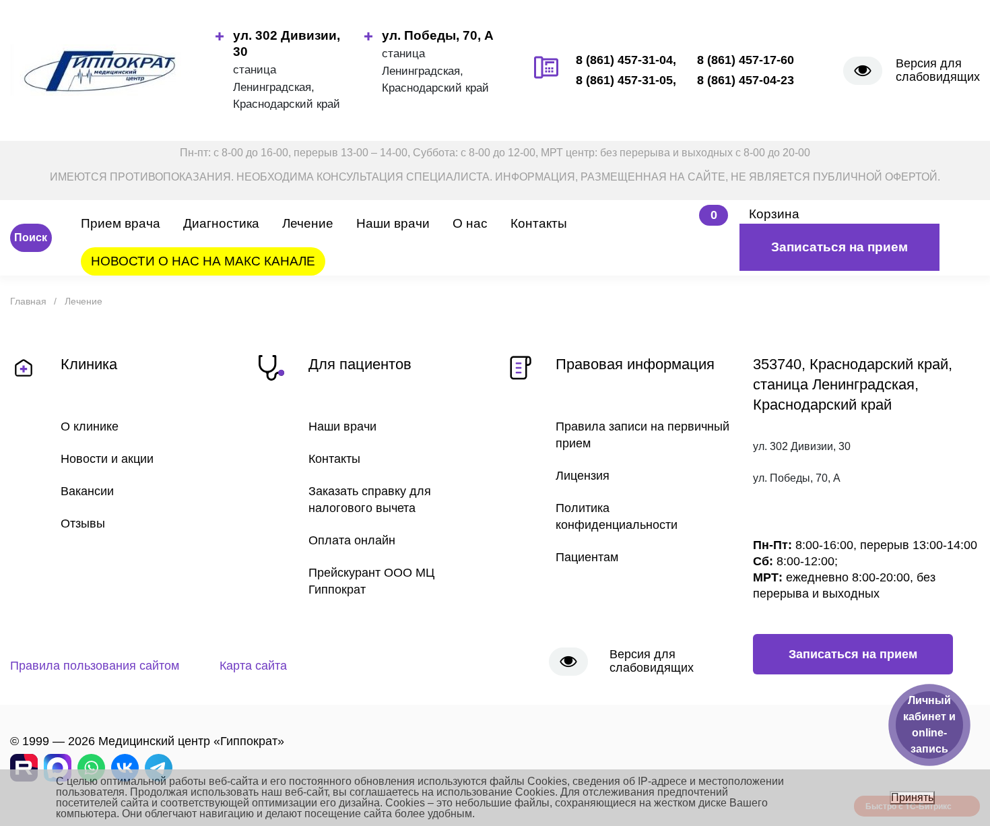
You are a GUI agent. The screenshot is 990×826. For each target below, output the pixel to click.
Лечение (307, 223)
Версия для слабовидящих (938, 70)
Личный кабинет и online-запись (929, 725)
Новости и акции (107, 459)
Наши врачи (393, 223)
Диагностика (221, 223)
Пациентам (587, 557)
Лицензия (582, 475)
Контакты (538, 223)
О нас (470, 223)
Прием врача (120, 223)
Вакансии (87, 491)
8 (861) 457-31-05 (624, 80)
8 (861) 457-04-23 (745, 80)
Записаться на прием (839, 247)
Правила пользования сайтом (94, 665)
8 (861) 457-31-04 (624, 60)
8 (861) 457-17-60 (745, 60)
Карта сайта (253, 665)
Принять (912, 797)
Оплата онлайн (351, 540)
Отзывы (83, 523)
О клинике (90, 426)
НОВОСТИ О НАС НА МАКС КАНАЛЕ (203, 261)
